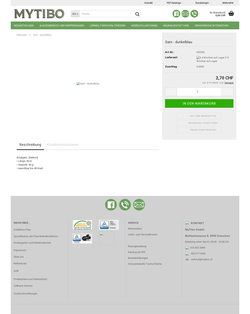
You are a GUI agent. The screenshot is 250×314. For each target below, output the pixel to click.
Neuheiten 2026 (24, 25)
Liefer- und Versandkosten (142, 234)
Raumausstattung (176, 25)
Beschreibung (30, 145)
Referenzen (20, 263)
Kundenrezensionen (62, 145)
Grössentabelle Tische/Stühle (145, 263)
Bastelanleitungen (138, 258)
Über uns (19, 256)
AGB (16, 270)
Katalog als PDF (137, 252)
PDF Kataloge (173, 3)
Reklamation (135, 228)
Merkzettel (227, 3)
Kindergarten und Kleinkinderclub (32, 242)
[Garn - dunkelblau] (88, 83)
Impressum (20, 250)
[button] (171, 91)
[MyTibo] (39, 14)
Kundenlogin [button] (201, 3)
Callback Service (23, 285)
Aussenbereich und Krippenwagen (61, 25)
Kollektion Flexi (22, 229)
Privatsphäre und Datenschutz (30, 279)
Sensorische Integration (211, 25)
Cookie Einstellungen (25, 293)
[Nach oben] (239, 308)
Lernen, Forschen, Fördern (107, 25)
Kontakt (148, 3)
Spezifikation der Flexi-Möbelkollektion (36, 236)
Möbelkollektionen (144, 25)
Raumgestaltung (137, 246)
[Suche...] (137, 13)
